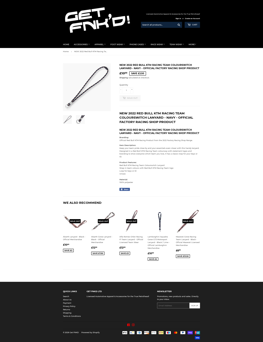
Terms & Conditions (72, 316)
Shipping (123, 78)
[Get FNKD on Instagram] (133, 325)
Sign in (178, 18)
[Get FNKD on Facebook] (128, 325)
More (192, 44)
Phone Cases (137, 44)
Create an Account (192, 18)
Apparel (99, 44)
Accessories (81, 44)
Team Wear (176, 44)
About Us (67, 300)
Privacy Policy (69, 306)
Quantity (123, 85)
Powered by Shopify (90, 332)
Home (66, 44)
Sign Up (194, 306)
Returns (66, 309)
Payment (67, 303)
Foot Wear (116, 44)
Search (66, 296)
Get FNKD (74, 332)
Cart (194, 24)
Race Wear (157, 44)
